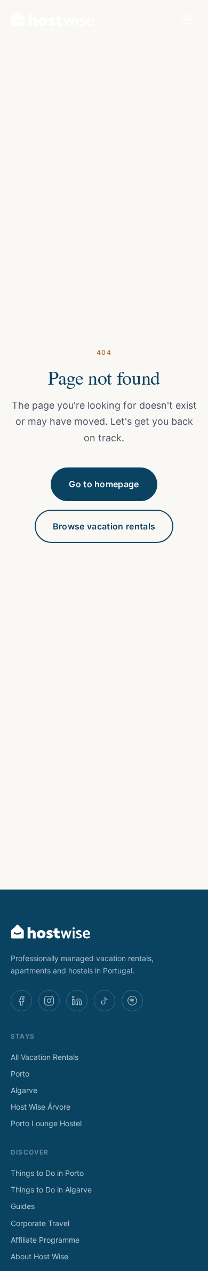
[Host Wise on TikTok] (104, 1000)
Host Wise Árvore (40, 1106)
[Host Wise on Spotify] (132, 1000)
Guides (23, 1206)
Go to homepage (104, 484)
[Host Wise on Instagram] (49, 1000)
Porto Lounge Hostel (46, 1123)
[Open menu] (187, 19)
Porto (20, 1073)
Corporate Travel (40, 1223)
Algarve (24, 1090)
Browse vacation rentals (104, 526)
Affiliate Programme (45, 1239)
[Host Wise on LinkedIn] (76, 1000)
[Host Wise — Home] (53, 20)
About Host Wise (39, 1256)
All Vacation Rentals (44, 1057)
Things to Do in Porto (47, 1173)
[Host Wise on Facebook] (21, 1000)
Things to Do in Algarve (51, 1189)
